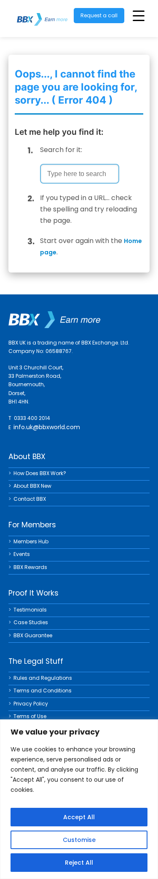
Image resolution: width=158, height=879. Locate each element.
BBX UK (42, 14)
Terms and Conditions (42, 690)
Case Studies (30, 622)
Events (21, 554)
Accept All (79, 817)
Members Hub (30, 541)
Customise (79, 840)
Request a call (99, 15)
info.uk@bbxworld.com (46, 427)
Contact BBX (29, 498)
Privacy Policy (30, 703)
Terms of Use (29, 716)
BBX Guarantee (32, 635)
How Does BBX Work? (39, 473)
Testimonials (30, 609)
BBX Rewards (30, 567)
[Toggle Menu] (139, 16)
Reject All (79, 862)
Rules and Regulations (42, 677)
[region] (79, 799)
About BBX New (32, 485)
